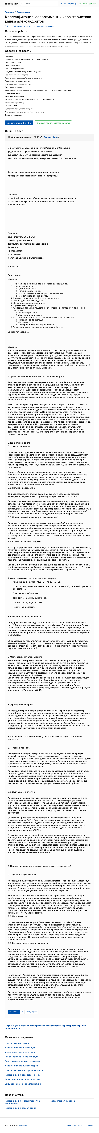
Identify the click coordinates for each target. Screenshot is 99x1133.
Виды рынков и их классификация (22, 1061)
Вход (63, 3)
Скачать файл (51, 137)
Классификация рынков (17, 1043)
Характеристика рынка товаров (21, 1065)
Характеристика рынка (63, 1101)
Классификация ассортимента (20, 1108)
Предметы (9, 12)
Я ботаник (23, 1125)
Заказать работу (87, 3)
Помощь (72, 3)
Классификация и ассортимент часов (24, 1070)
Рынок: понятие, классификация (21, 1056)
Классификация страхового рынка (22, 1075)
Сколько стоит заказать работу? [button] (53, 123)
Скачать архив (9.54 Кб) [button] (19, 123)
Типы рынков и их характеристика (22, 1079)
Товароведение (23, 12)
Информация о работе (45, 1026)
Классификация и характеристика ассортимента (22, 1102)
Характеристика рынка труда (20, 1047)
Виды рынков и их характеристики (23, 1084)
